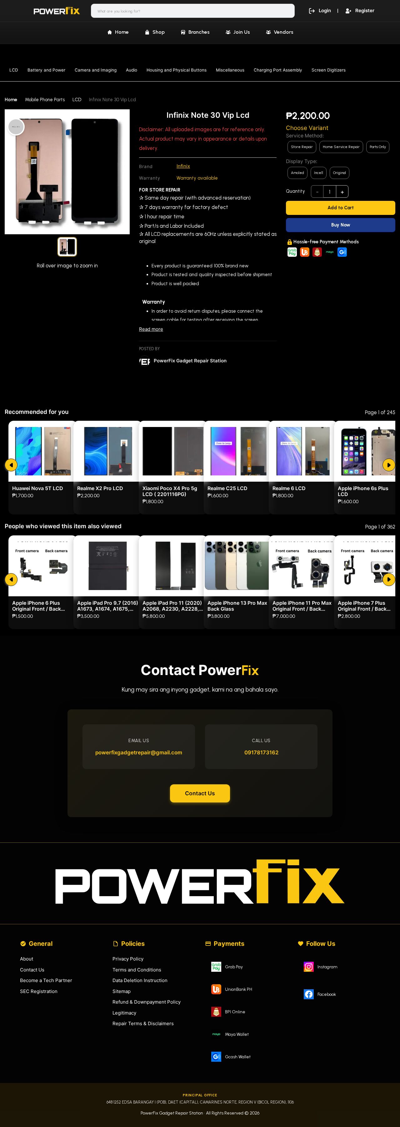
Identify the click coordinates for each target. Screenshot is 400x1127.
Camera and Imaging (96, 69)
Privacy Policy (127, 959)
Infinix (183, 166)
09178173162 (261, 752)
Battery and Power (46, 69)
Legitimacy (124, 1013)
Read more (151, 329)
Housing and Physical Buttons (177, 69)
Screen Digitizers (329, 69)
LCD (13, 69)
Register (364, 10)
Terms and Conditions (136, 970)
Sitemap (121, 991)
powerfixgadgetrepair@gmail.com (138, 752)
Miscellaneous (230, 69)
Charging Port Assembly (278, 69)
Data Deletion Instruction (140, 980)
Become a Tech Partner (46, 980)
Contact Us (200, 793)
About (26, 959)
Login (325, 10)
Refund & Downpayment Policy (146, 1002)
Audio (131, 69)
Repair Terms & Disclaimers (143, 1023)
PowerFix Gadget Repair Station (190, 361)
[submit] (11, 465)
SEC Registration (39, 991)
